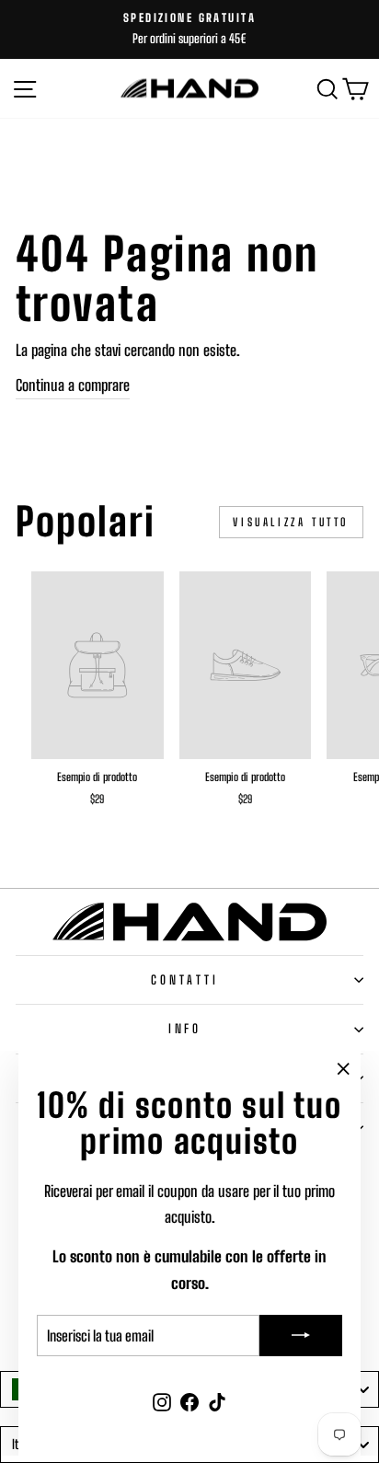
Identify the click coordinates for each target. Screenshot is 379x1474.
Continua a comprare (73, 385)
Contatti (185, 980)
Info (185, 1028)
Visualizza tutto (291, 522)
